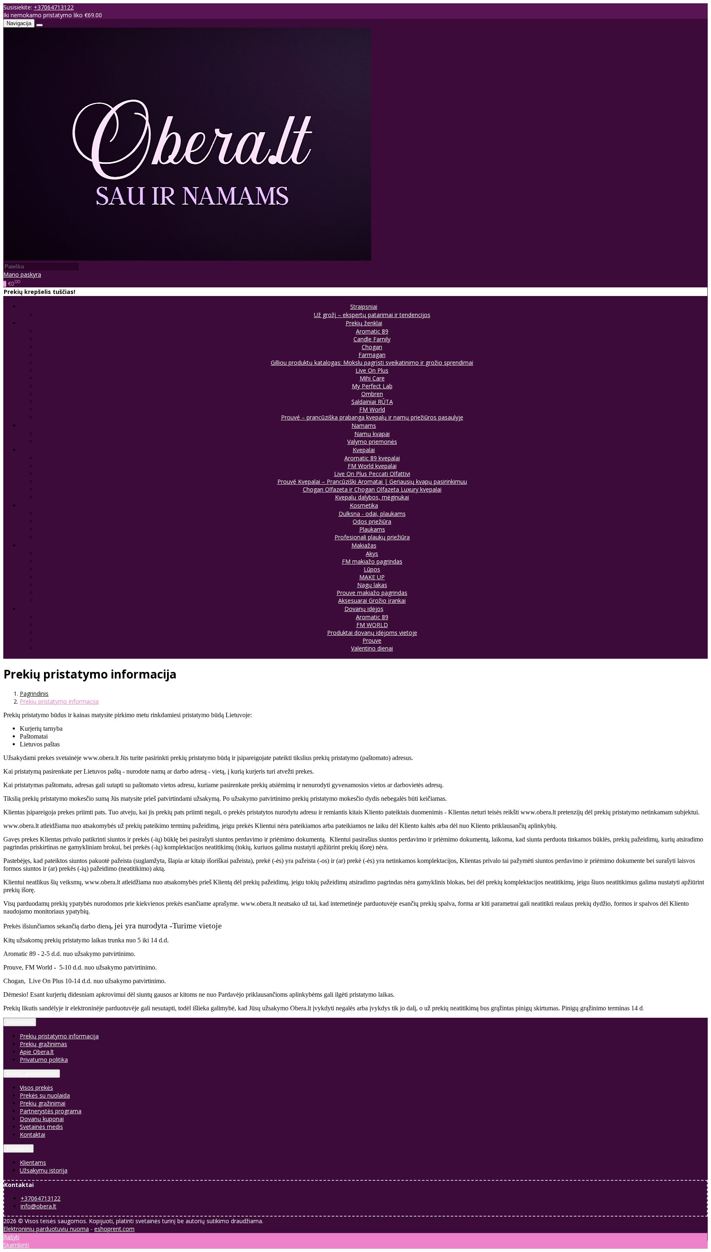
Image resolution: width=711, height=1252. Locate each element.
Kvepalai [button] (364, 450)
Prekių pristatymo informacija (59, 1036)
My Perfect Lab (372, 386)
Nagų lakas (372, 585)
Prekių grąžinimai (42, 1103)
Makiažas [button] (363, 545)
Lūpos (372, 569)
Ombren (372, 394)
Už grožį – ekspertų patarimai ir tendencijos (372, 315)
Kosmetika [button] (364, 505)
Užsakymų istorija (43, 1170)
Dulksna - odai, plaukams (372, 514)
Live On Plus (372, 370)
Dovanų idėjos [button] (363, 609)
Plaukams (372, 529)
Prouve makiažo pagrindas (372, 593)
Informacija (20, 1022)
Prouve (371, 640)
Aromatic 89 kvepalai (372, 458)
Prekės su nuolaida (45, 1095)
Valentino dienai (372, 648)
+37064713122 (54, 7)
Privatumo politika (44, 1059)
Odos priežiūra (372, 521)
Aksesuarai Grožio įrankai (372, 600)
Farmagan (372, 355)
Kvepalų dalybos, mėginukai (372, 497)
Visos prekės (36, 1087)
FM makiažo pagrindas (372, 561)
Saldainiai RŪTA (372, 402)
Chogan (372, 347)
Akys (372, 553)
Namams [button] (363, 425)
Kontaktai (32, 1134)
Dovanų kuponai (42, 1119)
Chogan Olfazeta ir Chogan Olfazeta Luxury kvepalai (372, 489)
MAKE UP (372, 577)
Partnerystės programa (50, 1111)
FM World (372, 409)
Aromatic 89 (372, 331)
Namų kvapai (372, 434)
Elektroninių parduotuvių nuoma (46, 1229)
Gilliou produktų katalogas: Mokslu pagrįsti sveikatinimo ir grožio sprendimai (372, 362)
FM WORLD (372, 625)
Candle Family (371, 339)
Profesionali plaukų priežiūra (372, 537)
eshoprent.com (114, 1229)
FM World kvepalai (372, 466)
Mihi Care (372, 378)
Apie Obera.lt (37, 1052)
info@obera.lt (38, 1206)
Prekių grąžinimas (43, 1044)
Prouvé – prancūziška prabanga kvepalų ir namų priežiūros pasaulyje (372, 417)
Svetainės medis (41, 1127)
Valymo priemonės (372, 441)
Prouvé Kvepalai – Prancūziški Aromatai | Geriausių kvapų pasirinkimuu (372, 481)
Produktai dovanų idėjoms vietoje (372, 632)
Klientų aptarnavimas (32, 1073)
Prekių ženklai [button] (364, 323)
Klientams (18, 1148)
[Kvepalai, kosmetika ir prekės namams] (187, 258)
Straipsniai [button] (363, 306)
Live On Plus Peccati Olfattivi (372, 474)
